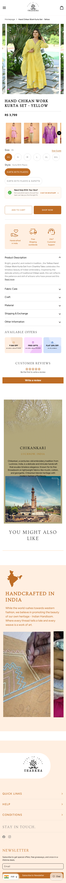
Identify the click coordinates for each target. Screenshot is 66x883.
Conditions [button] (12, 815)
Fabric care (11, 288)
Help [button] (6, 804)
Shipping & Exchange (16, 313)
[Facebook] (3, 836)
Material (9, 305)
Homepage (10, 19)
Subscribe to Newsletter (33, 875)
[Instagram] (9, 836)
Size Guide (56, 151)
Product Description (16, 257)
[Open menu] (7, 7)
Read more (9, 279)
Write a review (33, 380)
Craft (7, 297)
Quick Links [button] (12, 793)
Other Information (14, 321)
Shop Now (47, 210)
